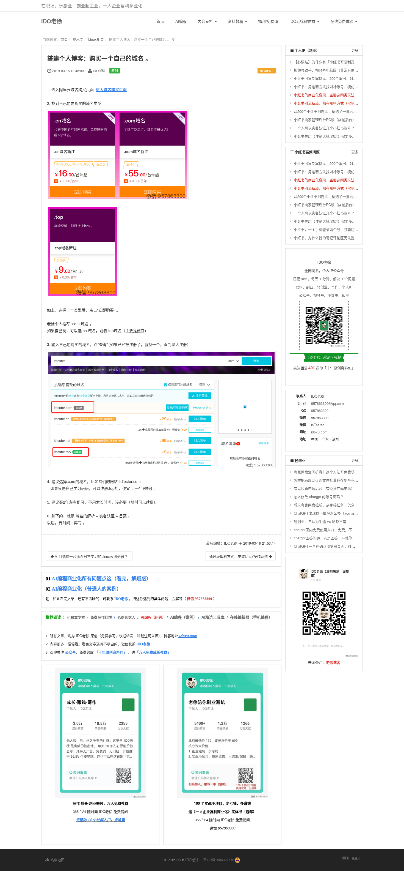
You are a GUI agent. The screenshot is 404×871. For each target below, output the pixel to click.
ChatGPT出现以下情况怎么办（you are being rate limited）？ (343, 513)
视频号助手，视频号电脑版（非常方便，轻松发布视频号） (340, 70)
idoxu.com (319, 432)
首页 (160, 21)
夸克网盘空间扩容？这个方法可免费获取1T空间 (331, 471)
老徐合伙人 (126, 617)
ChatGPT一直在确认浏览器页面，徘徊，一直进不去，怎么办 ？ (344, 546)
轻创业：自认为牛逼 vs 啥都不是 (320, 521)
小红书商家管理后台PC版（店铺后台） (325, 119)
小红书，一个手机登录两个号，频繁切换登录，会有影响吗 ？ (342, 229)
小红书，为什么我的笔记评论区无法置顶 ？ (328, 237)
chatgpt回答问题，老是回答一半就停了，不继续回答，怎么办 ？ (345, 537)
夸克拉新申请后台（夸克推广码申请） (324, 488)
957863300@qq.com (327, 403)
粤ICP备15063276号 (218, 859)
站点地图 (57, 859)
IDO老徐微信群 (303, 21)
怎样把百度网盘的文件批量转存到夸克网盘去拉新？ (335, 480)
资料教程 (236, 21)
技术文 (78, 39)
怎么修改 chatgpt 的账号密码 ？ (319, 496)
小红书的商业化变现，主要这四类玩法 (324, 94)
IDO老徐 (51, 21)
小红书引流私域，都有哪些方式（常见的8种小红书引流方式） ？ (345, 103)
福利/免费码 (268, 21)
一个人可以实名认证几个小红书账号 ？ (325, 127)
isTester (317, 424)
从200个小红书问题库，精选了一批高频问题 (329, 111)
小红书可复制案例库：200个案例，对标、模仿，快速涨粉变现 (343, 78)
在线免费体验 (342, 21)
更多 (354, 50)
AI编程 (181, 21)
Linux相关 (96, 39)
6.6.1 (351, 858)
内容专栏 (206, 21)
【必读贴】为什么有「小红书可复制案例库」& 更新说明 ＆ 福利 (345, 61)
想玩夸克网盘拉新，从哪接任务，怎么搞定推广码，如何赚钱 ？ (344, 504)
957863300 (319, 410)
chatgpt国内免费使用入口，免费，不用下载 (328, 529)
